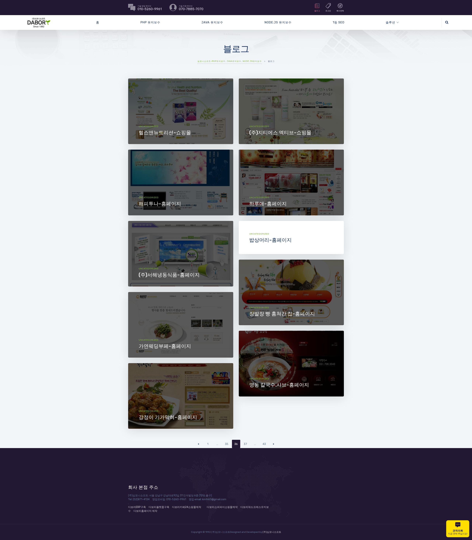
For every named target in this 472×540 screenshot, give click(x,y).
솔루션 (390, 22)
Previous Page (198, 444)
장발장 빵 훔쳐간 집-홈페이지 (282, 314)
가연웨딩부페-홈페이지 (165, 346)
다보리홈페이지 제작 (145, 511)
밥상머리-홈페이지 (270, 240)
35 (226, 444)
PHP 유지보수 (150, 22)
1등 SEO (338, 22)
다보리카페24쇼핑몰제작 (186, 507)
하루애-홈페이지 (268, 204)
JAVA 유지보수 (212, 22)
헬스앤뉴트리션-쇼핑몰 (165, 133)
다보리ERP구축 (137, 507)
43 (264, 444)
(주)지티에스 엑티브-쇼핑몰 (280, 133)
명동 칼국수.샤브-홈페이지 (279, 385)
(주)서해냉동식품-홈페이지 (169, 275)
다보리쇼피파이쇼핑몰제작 (222, 507)
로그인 (328, 11)
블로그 (317, 11)
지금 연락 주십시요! (457, 532)
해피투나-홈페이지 (160, 204)
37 (245, 444)
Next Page (274, 444)
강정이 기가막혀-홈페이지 (168, 417)
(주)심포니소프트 (272, 532)
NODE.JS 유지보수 (278, 22)
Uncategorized (149, 126)
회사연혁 (340, 11)
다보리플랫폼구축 (159, 507)
